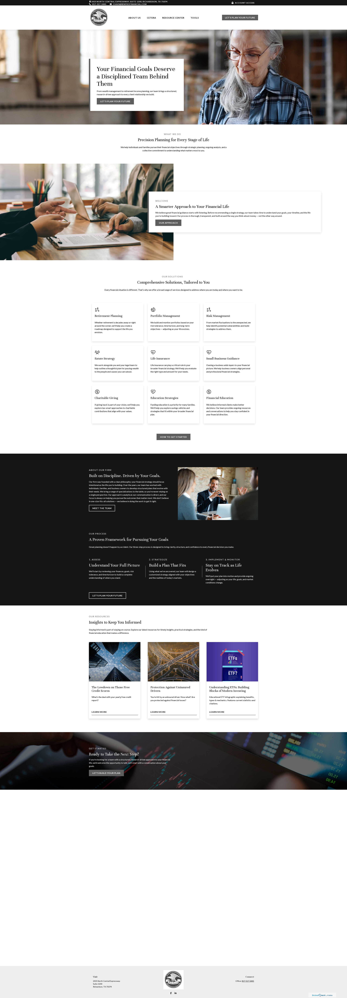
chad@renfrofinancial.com (130, 4)
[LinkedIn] (175, 993)
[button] (134, 17)
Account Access (244, 3)
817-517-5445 (99, 4)
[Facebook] (171, 993)
